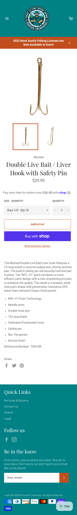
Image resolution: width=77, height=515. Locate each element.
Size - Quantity (13, 201)
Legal (7, 418)
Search (8, 412)
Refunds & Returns (16, 400)
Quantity (58, 201)
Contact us (11, 406)
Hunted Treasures (31, 495)
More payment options (37, 246)
